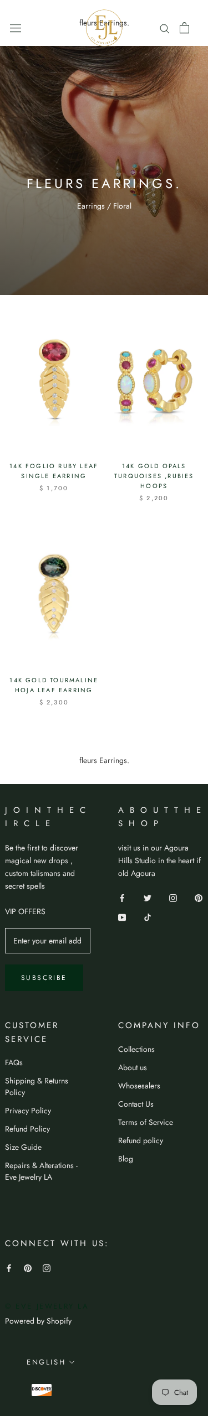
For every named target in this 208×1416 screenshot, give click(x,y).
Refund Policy (27, 1128)
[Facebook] (122, 897)
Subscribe (44, 978)
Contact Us (136, 1103)
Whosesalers (139, 1085)
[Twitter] (147, 897)
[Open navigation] (15, 27)
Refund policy (140, 1140)
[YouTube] (122, 916)
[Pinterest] (198, 897)
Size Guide (23, 1147)
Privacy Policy (28, 1110)
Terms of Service (145, 1122)
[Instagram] (173, 897)
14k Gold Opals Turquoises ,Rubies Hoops (154, 475)
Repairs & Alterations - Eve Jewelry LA (41, 1171)
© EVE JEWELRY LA (47, 1306)
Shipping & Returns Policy (36, 1086)
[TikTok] (147, 916)
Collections (136, 1049)
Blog (125, 1158)
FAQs (14, 1062)
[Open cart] (184, 27)
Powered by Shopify (38, 1320)
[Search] (165, 27)
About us (132, 1067)
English (46, 1362)
